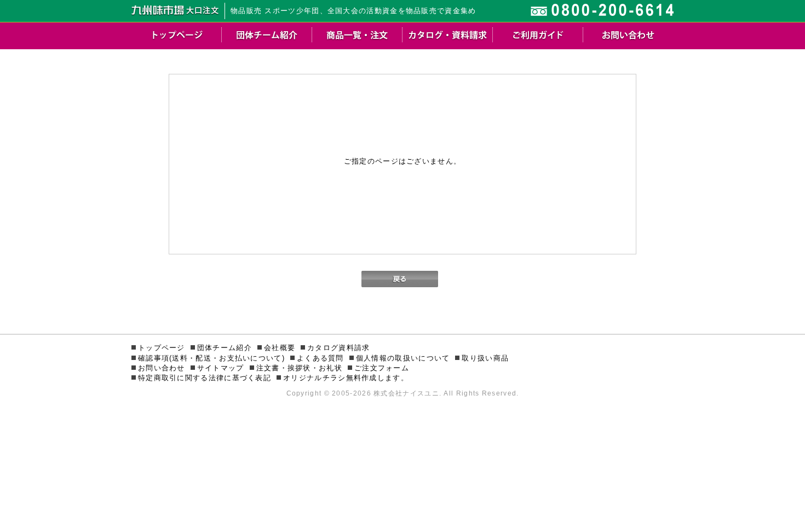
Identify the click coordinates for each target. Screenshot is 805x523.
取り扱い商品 (485, 358)
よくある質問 (320, 358)
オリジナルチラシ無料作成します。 (346, 378)
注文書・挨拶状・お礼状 (299, 368)
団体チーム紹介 (224, 348)
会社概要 (279, 348)
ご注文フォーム (381, 368)
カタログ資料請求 (338, 348)
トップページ (161, 348)
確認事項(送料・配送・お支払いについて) (211, 358)
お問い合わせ (161, 368)
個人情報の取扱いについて (403, 358)
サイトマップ (220, 368)
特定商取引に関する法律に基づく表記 (204, 378)
